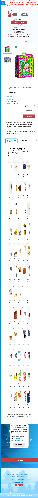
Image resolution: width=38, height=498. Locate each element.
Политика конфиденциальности (19, 492)
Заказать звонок (19, 22)
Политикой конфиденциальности (21, 455)
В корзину (28, 116)
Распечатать (29, 111)
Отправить (19, 460)
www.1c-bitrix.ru (9, 6)
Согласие (7, 453)
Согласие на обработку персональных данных (19, 490)
